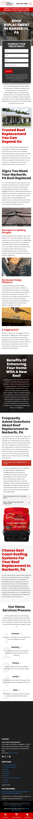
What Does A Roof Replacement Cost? (15, 463)
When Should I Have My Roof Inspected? (13, 503)
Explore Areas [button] (6, 785)
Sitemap (12, 806)
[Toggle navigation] (30, 3)
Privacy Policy (25, 805)
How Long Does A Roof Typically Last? (14, 497)
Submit (8, 71)
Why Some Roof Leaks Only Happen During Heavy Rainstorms (15, 792)
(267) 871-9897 (22, 4)
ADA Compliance (19, 806)
